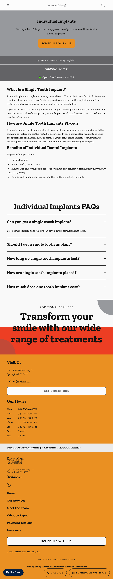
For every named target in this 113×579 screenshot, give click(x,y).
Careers (69, 566)
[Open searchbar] (103, 5)
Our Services (16, 500)
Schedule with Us (56, 43)
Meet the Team (18, 508)
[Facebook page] (9, 485)
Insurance (14, 530)
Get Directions (56, 391)
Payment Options (20, 523)
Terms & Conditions (53, 566)
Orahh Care (81, 566)
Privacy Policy (33, 566)
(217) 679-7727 (60, 68)
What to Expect (18, 515)
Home (11, 493)
